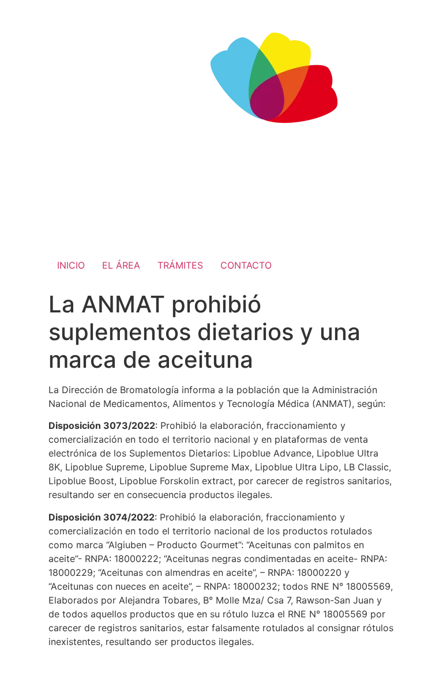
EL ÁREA (121, 265)
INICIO (71, 265)
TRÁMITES (180, 265)
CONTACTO (246, 265)
